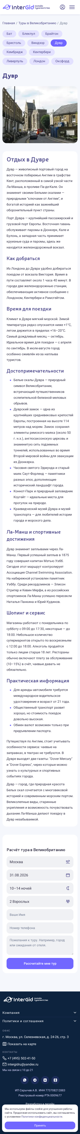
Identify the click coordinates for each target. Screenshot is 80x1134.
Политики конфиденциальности (41, 1116)
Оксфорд (62, 61)
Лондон (39, 61)
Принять (40, 1125)
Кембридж (15, 52)
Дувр (59, 43)
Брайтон (51, 34)
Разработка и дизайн (40, 1104)
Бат (9, 34)
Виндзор (38, 43)
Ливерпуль (15, 61)
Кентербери (42, 52)
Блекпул (28, 34)
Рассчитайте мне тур (40, 963)
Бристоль (14, 43)
